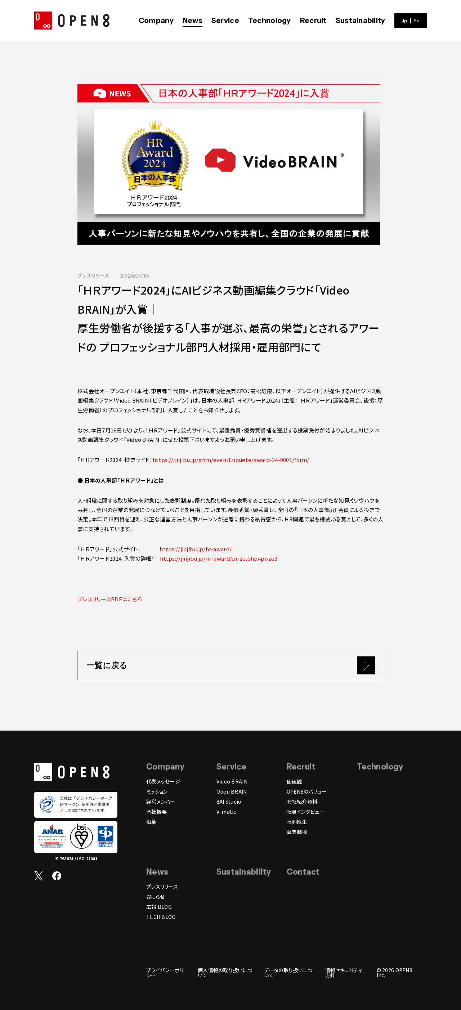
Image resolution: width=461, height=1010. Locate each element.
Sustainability (360, 20)
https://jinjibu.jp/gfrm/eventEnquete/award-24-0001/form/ (231, 459)
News (192, 20)
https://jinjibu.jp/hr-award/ (195, 549)
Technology (269, 20)
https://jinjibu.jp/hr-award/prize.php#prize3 (218, 558)
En (416, 20)
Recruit (313, 20)
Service (225, 20)
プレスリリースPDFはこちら (109, 599)
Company (156, 20)
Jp (404, 20)
